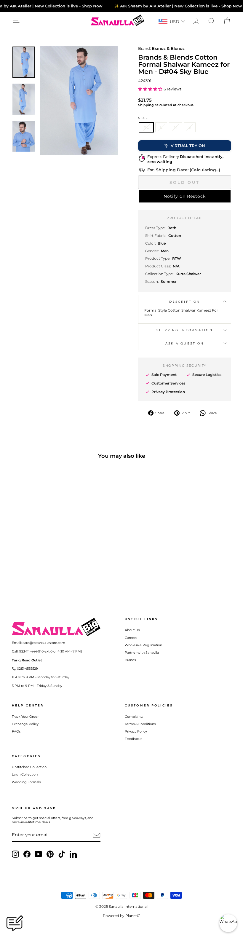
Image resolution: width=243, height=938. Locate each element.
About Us (132, 630)
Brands (130, 660)
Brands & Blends (168, 48)
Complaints (134, 716)
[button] (150, 89)
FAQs (16, 731)
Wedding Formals (26, 782)
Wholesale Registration (143, 645)
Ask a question (184, 343)
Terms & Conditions (140, 724)
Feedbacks (133, 739)
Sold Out (185, 182)
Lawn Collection (25, 774)
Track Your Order (25, 716)
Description (184, 302)
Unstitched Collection (29, 767)
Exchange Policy (25, 724)
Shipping (146, 105)
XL (146, 127)
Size (143, 118)
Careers (131, 638)
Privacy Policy (136, 731)
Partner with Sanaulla (142, 652)
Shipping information (184, 330)
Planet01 (132, 915)
